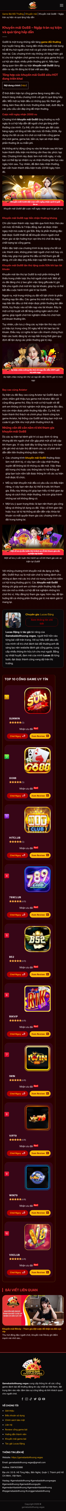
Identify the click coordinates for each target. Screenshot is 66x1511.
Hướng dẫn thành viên (15, 1434)
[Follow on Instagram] (26, 1399)
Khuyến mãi (31, 14)
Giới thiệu (9, 1410)
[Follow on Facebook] (22, 1399)
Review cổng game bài (16, 1429)
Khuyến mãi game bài (15, 1438)
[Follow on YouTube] (43, 1399)
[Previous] (2, 1312)
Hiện (23, 85)
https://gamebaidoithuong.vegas (27, 1457)
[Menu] (62, 5)
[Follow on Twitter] (35, 1399)
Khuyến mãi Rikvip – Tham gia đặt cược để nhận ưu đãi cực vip (31, 1330)
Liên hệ (8, 1424)
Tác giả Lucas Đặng (15, 1443)
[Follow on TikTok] (30, 1399)
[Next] (63, 1312)
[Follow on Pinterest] (39, 1399)
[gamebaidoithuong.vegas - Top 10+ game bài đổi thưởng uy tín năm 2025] (33, 5)
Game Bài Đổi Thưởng (13, 14)
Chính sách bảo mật (15, 1420)
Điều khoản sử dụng (15, 1415)
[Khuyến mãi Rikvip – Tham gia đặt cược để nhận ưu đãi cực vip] (33, 1310)
